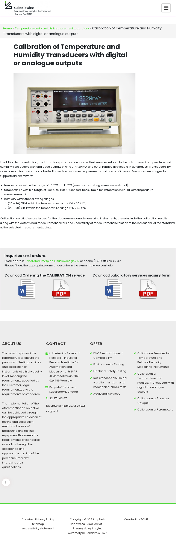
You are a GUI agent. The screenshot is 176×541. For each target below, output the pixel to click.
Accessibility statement (38, 528)
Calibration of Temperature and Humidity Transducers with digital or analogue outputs (155, 383)
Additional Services (106, 394)
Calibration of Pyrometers (155, 409)
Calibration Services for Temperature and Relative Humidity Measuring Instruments (153, 360)
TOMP (145, 519)
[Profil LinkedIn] (6, 482)
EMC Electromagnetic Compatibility (108, 355)
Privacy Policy (45, 519)
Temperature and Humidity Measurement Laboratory (52, 28)
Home (7, 28)
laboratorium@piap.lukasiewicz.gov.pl (52, 261)
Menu (166, 7)
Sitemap (38, 524)
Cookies (27, 519)
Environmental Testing (108, 364)
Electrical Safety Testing (109, 371)
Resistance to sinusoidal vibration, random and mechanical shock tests (110, 382)
